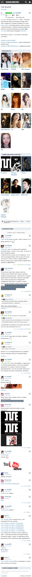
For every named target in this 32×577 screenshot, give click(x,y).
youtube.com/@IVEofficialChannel (9, 46)
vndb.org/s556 (13, 561)
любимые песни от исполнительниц (11, 401)
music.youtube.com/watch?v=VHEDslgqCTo (12, 529)
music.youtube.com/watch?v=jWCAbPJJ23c (12, 527)
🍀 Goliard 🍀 (8, 295)
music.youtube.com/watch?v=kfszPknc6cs (12, 523)
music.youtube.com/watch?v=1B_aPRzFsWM (13, 531)
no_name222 (17, 13)
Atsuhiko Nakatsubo (13, 483)
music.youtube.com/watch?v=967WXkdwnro (12, 525)
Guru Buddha (8, 245)
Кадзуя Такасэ (5, 25)
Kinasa (6, 473)
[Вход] (30, 2)
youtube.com (4, 551)
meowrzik (7, 393)
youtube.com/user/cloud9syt (8, 40)
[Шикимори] (12, 2)
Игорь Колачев (8, 268)
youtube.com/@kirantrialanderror (9, 42)
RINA (2, 500)
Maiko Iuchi (4, 483)
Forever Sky (7, 404)
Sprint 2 (6, 515)
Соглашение (4, 575)
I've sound (3, 19)
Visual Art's (23, 31)
